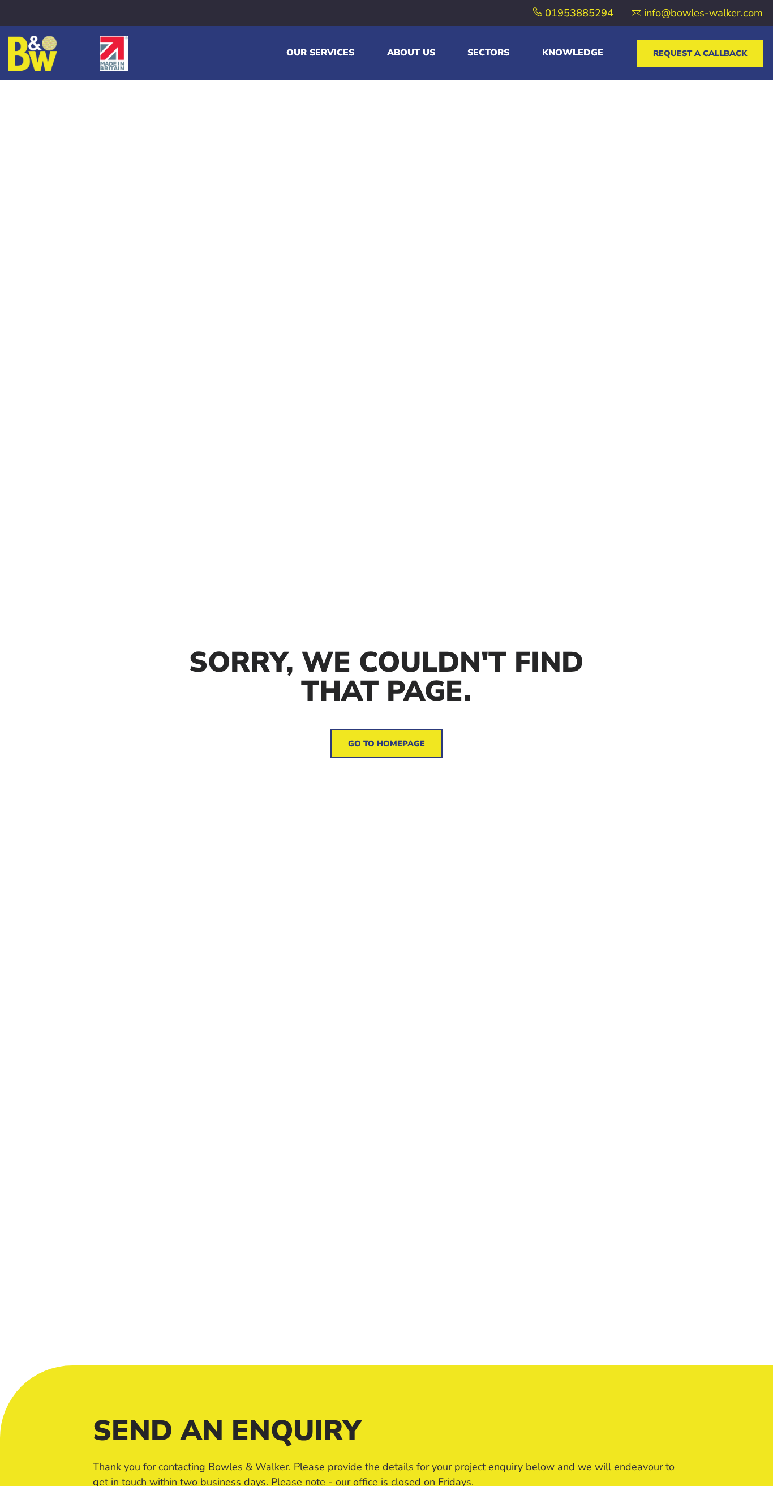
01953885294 (577, 13)
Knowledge (572, 52)
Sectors (488, 52)
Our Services (320, 52)
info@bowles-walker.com (702, 13)
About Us (411, 52)
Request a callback (700, 53)
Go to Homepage (386, 743)
